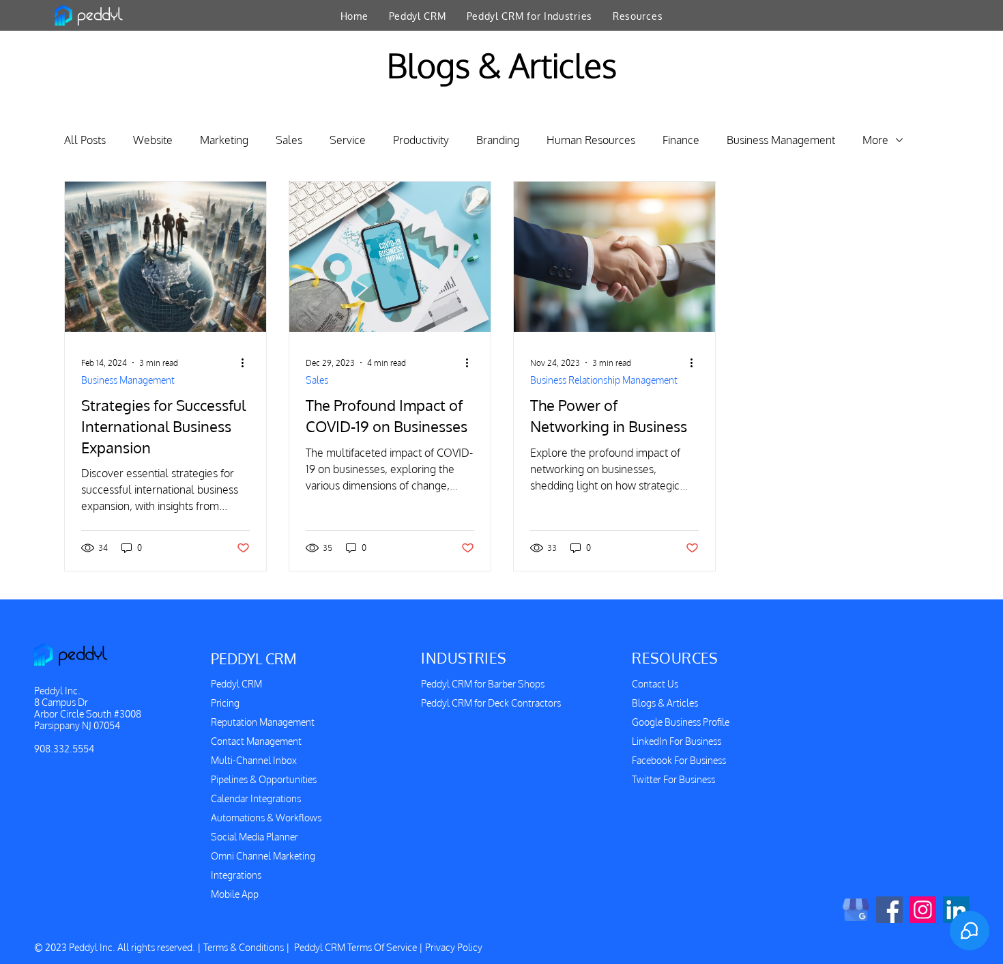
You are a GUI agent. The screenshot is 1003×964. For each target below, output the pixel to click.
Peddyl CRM (236, 684)
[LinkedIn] (956, 909)
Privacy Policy (453, 947)
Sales (289, 140)
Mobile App (235, 894)
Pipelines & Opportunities (264, 779)
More (875, 140)
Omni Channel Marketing (263, 856)
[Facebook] (889, 909)
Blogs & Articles (665, 703)
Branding (497, 140)
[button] (417, 16)
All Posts (85, 140)
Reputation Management (263, 722)
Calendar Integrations (256, 798)
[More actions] (247, 362)
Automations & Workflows (266, 817)
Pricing (225, 703)
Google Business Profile (680, 722)
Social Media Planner (254, 836)
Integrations (236, 875)
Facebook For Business (679, 760)
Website (153, 140)
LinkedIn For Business (676, 741)
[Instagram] (923, 909)
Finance (681, 140)
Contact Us (655, 684)
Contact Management (256, 741)
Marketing (224, 140)
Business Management (781, 140)
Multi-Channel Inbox (254, 760)
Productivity (421, 140)
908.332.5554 (64, 748)
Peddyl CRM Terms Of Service (355, 947)
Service (348, 140)
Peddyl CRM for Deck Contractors (491, 703)
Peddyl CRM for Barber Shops (482, 684)
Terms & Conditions (243, 947)
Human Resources (591, 140)
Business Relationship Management (604, 380)
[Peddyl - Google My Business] (856, 909)
